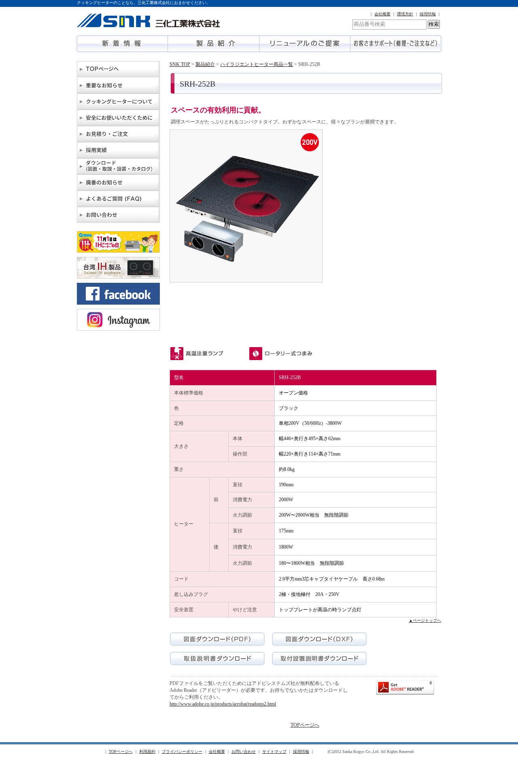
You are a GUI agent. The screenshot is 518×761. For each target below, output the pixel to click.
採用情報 (428, 14)
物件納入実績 (118, 150)
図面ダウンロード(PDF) (217, 639)
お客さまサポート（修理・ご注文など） (395, 44)
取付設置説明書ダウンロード (319, 658)
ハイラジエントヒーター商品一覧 (256, 64)
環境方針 (405, 14)
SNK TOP (180, 64)
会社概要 (382, 14)
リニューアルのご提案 (304, 44)
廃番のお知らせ (118, 182)
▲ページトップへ (425, 620)
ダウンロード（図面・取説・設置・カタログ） (118, 166)
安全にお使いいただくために (118, 118)
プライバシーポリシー (182, 751)
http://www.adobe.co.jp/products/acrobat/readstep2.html (223, 704)
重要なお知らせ (118, 85)
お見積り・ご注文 (118, 134)
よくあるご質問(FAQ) (118, 199)
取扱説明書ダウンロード (217, 658)
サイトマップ (274, 751)
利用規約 (147, 751)
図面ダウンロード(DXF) (319, 639)
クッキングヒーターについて (118, 101)
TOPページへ (118, 69)
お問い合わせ (118, 215)
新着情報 (122, 44)
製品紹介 (213, 44)
